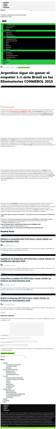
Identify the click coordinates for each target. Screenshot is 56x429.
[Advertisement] (28, 95)
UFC (4, 64)
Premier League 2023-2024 (11, 40)
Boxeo (5, 60)
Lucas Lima (11, 221)
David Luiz (43, 219)
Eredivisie (8, 49)
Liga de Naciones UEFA (10, 57)
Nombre (4, 338)
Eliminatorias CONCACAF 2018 (24, 67)
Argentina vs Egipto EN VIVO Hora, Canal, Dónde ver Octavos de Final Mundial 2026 (26, 279)
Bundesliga (8, 45)
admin (8, 67)
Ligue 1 (7, 44)
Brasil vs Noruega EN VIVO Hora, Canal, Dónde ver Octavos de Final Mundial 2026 (25, 299)
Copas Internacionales (9, 31)
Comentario (5, 335)
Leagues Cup (9, 32)
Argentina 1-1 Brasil (21, 219)
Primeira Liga (8, 47)
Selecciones (6, 50)
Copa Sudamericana (10, 35)
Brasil (29, 219)
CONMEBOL (36, 219)
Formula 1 (6, 62)
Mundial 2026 (9, 52)
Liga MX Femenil (9, 27)
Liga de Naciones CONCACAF (12, 55)
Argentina (10, 219)
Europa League (9, 34)
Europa (5, 37)
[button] (1, 21)
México (5, 24)
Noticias (7, 29)
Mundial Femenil (9, 54)
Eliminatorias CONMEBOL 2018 (21, 111)
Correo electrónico (7, 342)
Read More (3, 253)
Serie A (7, 42)
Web (2, 345)
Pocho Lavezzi (20, 221)
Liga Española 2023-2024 (11, 39)
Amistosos (8, 58)
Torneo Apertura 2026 (10, 26)
